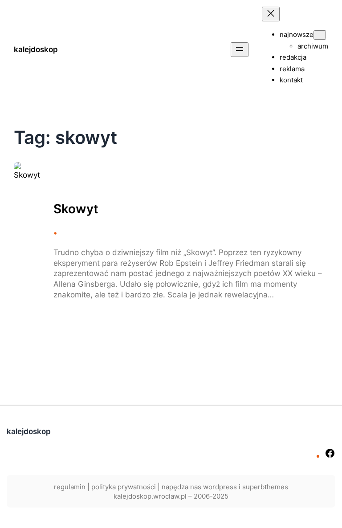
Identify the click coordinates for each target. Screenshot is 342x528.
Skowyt (75, 209)
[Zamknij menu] (271, 14)
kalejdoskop (36, 49)
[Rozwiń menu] (239, 49)
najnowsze (297, 34)
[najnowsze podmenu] (320, 35)
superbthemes (265, 487)
